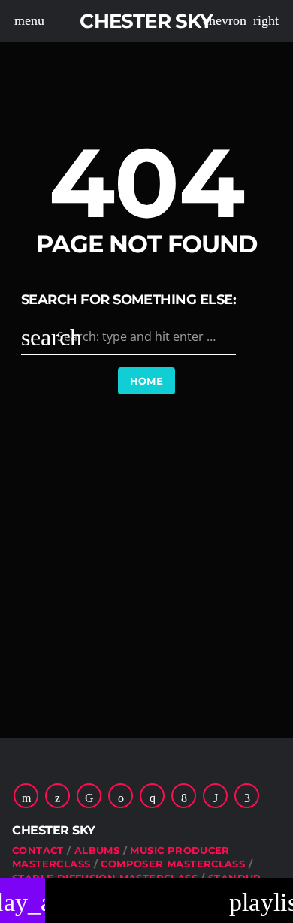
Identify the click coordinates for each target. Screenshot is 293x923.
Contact (38, 850)
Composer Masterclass (173, 864)
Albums (96, 850)
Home (147, 381)
